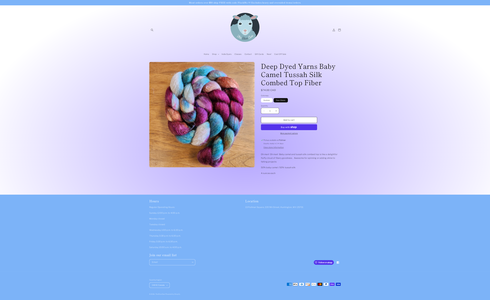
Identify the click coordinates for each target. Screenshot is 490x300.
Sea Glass (280, 100)
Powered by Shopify (173, 294)
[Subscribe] (192, 262)
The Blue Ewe (160, 294)
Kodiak (268, 100)
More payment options (289, 133)
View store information (274, 147)
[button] (152, 30)
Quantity (264, 106)
